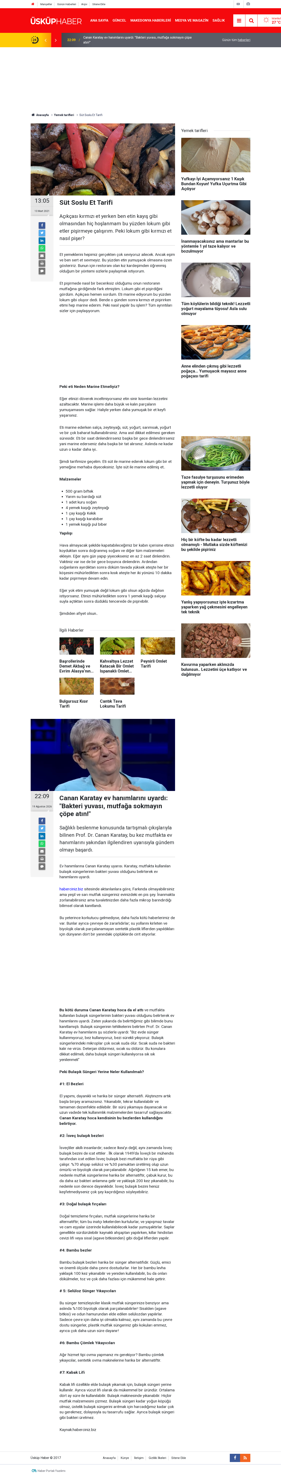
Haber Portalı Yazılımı (51, 1470)
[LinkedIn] (42, 240)
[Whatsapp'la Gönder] (42, 248)
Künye (125, 1458)
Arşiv (84, 4)
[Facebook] (42, 225)
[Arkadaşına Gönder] (42, 256)
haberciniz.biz (71, 889)
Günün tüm (236, 40)
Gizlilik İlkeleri (157, 1458)
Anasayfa (109, 1458)
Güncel (119, 20)
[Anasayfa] (33, 4)
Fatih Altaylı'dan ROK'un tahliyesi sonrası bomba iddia (121, 40)
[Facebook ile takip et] (235, 1458)
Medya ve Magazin (191, 20)
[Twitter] (42, 233)
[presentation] (45, 40)
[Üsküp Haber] (56, 20)
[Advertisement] (140, 78)
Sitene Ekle (98, 4)
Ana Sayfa (99, 20)
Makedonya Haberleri (150, 20)
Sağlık (218, 20)
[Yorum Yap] (42, 271)
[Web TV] (238, 4)
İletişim (139, 1458)
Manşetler (46, 4)
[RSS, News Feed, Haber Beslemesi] (245, 1458)
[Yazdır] (42, 263)
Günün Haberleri (66, 4)
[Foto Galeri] (248, 4)
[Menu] (239, 21)
